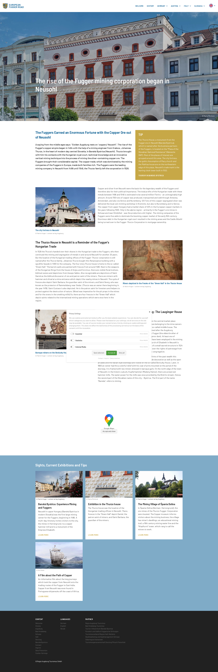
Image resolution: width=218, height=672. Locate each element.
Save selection (99, 353)
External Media (80, 347)
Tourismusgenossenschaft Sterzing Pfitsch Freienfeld (105, 642)
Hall (36, 637)
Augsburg (38, 629)
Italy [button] (186, 6)
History (150, 6)
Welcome (139, 6)
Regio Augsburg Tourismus (95, 623)
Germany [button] (161, 6)
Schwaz (38, 634)
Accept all (111, 353)
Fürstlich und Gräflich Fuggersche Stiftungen (101, 631)
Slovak (62, 629)
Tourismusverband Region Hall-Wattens (100, 634)
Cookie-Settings (41, 653)
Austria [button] (175, 6)
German (63, 623)
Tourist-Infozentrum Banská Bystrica (99, 629)
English (63, 626)
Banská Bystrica (41, 642)
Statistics (78, 340)
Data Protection (41, 650)
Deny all (121, 353)
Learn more (43, 535)
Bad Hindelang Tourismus (94, 626)
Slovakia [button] (198, 6)
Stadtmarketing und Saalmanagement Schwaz (102, 637)
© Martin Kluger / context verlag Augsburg (49, 233)
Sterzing (38, 640)
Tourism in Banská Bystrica (151, 175)
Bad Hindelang (40, 631)
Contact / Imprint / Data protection (109, 358)
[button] (211, 7)
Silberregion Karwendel (94, 640)
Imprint (38, 648)
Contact (38, 645)
